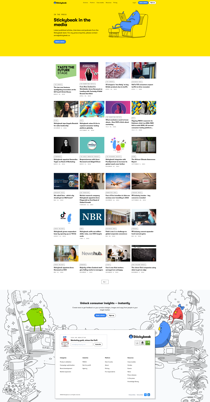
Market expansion (65, 372)
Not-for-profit (87, 365)
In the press (131, 378)
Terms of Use (140, 394)
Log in (134, 2)
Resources (108, 2)
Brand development (66, 368)
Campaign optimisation (67, 365)
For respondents (110, 372)
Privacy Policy (132, 394)
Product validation (65, 362)
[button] (85, 2)
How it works (109, 362)
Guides (130, 365)
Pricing (115, 2)
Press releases (132, 375)
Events (130, 368)
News (129, 372)
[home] (60, 2)
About (107, 365)
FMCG (85, 362)
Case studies (100, 2)
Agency (85, 368)
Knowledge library (133, 381)
